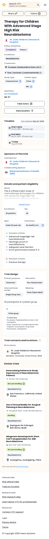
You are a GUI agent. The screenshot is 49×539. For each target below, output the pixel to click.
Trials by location (10, 486)
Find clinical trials (10, 481)
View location (23, 110)
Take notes (23, 103)
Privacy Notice (9, 522)
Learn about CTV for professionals (19, 501)
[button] (12, 58)
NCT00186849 (11, 94)
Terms (5, 527)
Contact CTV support (13, 512)
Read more (24, 204)
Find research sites (11, 497)
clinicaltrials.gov (22, 467)
